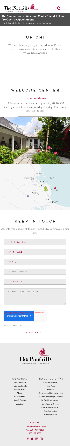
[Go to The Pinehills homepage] (21, 8)
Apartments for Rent (50, 407)
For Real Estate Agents (50, 400)
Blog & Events (20, 400)
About (19, 393)
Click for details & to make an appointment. (27, 23)
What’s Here (19, 389)
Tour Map (50, 386)
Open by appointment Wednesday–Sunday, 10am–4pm (35, 107)
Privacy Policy (50, 414)
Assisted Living (50, 411)
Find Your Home (19, 379)
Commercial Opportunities (50, 393)
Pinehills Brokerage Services (50, 397)
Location (19, 404)
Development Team (50, 404)
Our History (19, 397)
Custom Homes (20, 382)
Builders (50, 389)
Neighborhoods (20, 386)
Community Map (50, 382)
